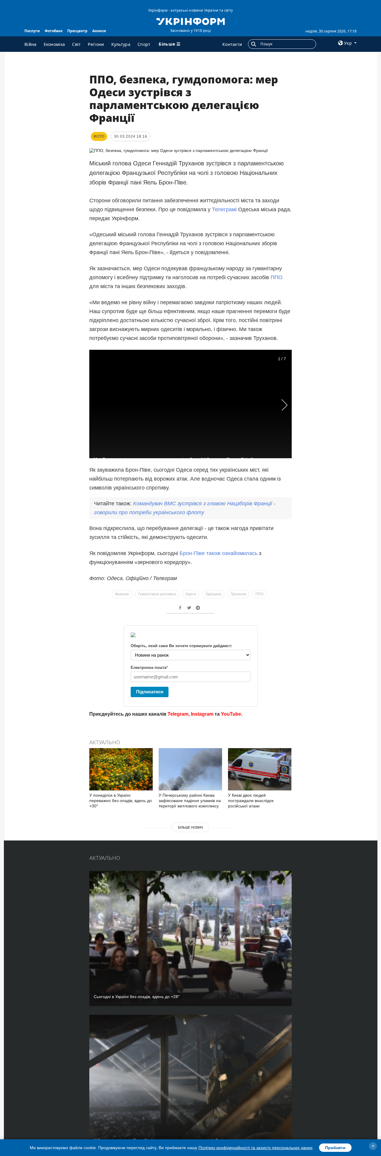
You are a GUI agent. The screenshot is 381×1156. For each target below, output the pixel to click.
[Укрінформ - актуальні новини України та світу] (190, 21)
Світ (76, 44)
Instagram (202, 714)
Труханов (238, 594)
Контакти (232, 44)
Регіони (96, 44)
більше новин (190, 827)
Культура (120, 44)
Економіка (54, 44)
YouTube (231, 714)
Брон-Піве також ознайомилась (218, 553)
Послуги (32, 30)
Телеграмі (225, 209)
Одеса (190, 594)
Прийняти (335, 1147)
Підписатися (149, 691)
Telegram (178, 714)
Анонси (99, 30)
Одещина (213, 594)
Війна (30, 44)
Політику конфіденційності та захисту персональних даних (256, 1147)
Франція (122, 594)
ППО (276, 277)
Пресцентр (77, 30)
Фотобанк (54, 30)
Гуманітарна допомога (157, 594)
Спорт (144, 44)
